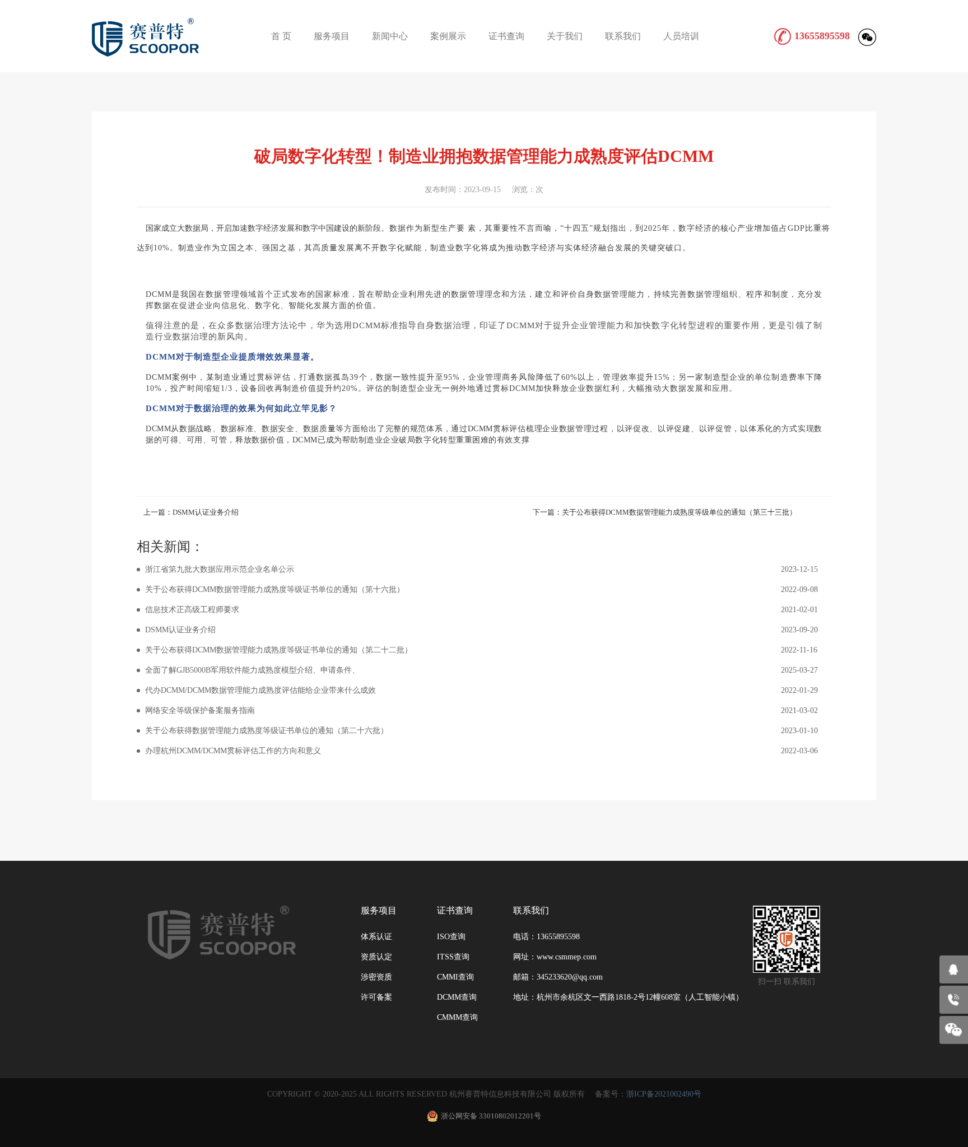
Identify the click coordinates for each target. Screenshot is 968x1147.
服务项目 (332, 36)
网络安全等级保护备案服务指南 (481, 710)
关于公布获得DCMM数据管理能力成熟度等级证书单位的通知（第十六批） (481, 589)
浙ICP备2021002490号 (663, 1094)
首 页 (281, 36)
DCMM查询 (457, 997)
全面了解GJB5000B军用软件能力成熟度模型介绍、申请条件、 (481, 670)
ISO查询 (451, 936)
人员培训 (681, 36)
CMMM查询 (457, 1017)
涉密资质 (376, 977)
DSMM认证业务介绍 (481, 630)
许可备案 (376, 997)
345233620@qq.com (570, 977)
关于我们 (565, 36)
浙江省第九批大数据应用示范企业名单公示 (481, 569)
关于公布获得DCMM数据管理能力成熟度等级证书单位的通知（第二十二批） (481, 650)
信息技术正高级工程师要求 (481, 609)
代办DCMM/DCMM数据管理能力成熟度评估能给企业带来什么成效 (481, 690)
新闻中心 (390, 36)
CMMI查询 (455, 977)
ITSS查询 (453, 957)
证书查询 (506, 36)
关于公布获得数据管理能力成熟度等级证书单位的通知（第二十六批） (481, 730)
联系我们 (623, 36)
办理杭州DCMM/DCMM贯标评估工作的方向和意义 (481, 751)
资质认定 (376, 957)
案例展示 (448, 36)
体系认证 (376, 936)
